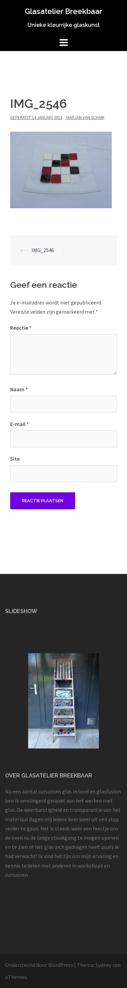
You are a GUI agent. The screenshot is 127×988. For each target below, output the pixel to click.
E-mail (19, 424)
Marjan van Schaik (85, 117)
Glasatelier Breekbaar (63, 11)
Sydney (103, 964)
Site (15, 458)
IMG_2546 (42, 250)
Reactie (20, 327)
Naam (19, 389)
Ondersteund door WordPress (39, 964)
